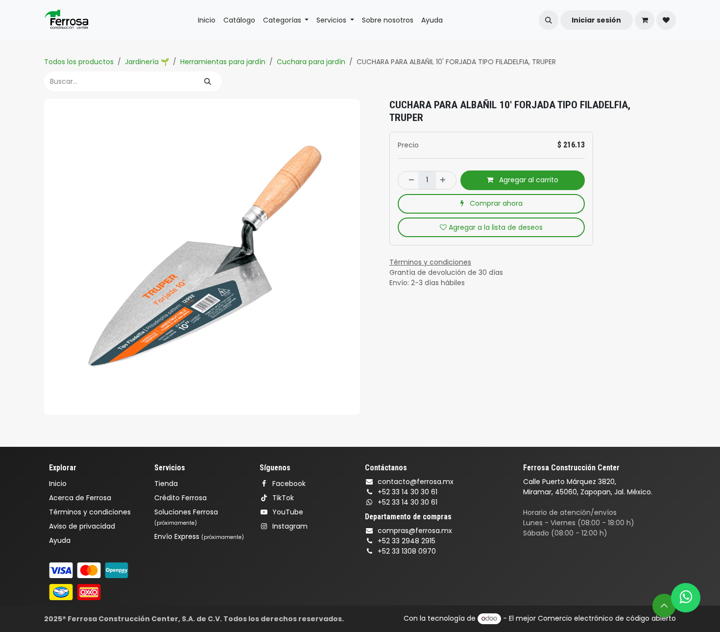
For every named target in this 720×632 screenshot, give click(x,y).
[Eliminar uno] (408, 180)
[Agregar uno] (445, 180)
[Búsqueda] (207, 81)
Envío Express (199, 536)
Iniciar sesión (596, 20)
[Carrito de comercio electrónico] (644, 20)
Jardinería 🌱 (147, 62)
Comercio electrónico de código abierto (607, 618)
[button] (548, 20)
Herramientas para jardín (222, 62)
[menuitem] (206, 20)
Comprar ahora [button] (495, 203)
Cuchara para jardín (311, 62)
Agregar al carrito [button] (527, 180)
